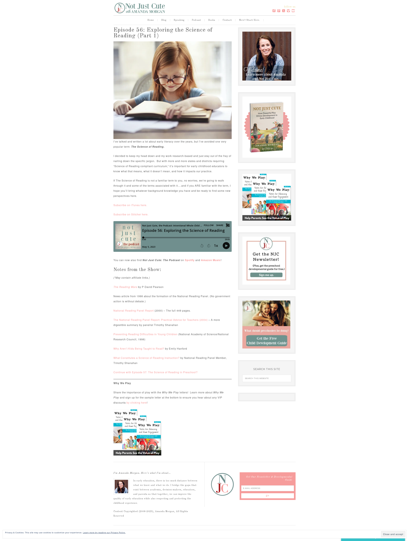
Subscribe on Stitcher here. (130, 214)
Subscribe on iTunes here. (130, 205)
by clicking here (137, 402)
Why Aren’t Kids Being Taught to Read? (138, 348)
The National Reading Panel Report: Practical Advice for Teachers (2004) (160, 320)
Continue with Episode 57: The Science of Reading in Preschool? (155, 372)
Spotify (190, 260)
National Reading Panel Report (133, 310)
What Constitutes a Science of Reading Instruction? (146, 358)
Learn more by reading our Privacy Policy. (104, 532)
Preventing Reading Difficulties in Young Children (145, 334)
